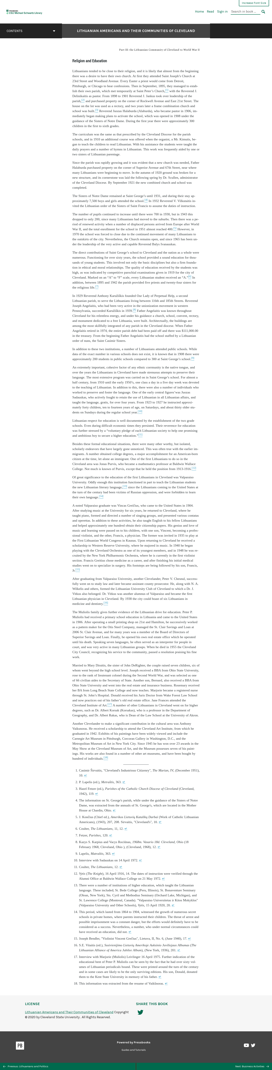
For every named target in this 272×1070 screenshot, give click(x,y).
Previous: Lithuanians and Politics (27, 1066)
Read (210, 11)
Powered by (133, 1042)
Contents (14, 31)
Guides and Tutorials (134, 1050)
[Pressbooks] (20, 1046)
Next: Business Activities (250, 1066)
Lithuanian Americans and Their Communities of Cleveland (136, 31)
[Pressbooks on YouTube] (246, 1046)
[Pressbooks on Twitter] (253, 1046)
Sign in (222, 11)
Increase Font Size (254, 3)
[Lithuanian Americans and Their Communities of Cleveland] (24, 11)
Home (199, 11)
